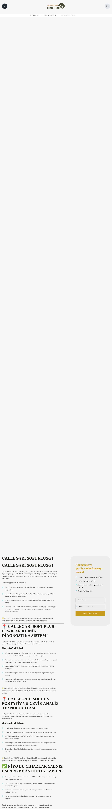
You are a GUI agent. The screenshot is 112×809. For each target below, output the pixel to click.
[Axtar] (107, 6)
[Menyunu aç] (4, 6)
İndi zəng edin (90, 613)
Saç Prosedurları (50, 15)
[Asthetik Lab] (56, 6)
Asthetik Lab (34, 15)
